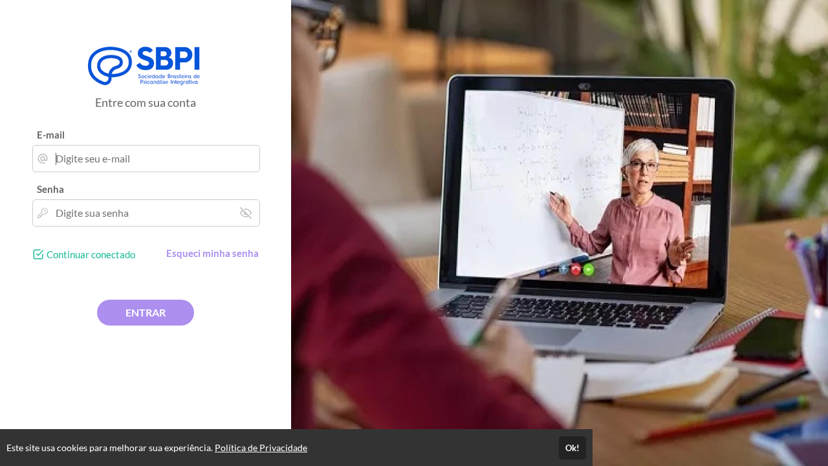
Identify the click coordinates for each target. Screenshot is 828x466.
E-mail (51, 134)
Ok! (572, 448)
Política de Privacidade (261, 447)
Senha (50, 189)
